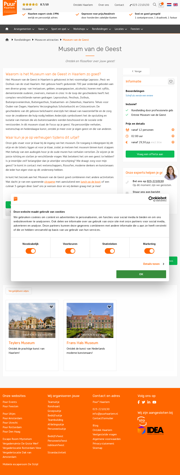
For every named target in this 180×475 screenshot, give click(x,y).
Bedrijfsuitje (55, 415)
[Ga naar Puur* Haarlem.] (7, 39)
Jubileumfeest (56, 445)
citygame (49, 181)
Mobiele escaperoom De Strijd (20, 464)
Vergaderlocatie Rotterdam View (22, 448)
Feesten (135, 29)
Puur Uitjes (9, 413)
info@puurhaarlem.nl (105, 413)
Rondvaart (54, 406)
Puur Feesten (10, 406)
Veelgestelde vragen (105, 434)
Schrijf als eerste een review (139, 95)
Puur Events (10, 402)
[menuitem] (7, 29)
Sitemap (97, 448)
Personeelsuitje (57, 428)
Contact (119, 4)
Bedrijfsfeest (55, 436)
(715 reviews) (27, 9)
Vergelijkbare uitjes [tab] (19, 291)
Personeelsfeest (57, 440)
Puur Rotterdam (12, 427)
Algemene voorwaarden (107, 439)
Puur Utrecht (10, 422)
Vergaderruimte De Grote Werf (20, 443)
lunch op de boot (91, 181)
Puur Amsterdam (12, 418)
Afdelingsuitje (56, 424)
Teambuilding (55, 419)
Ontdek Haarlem (83, 4)
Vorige (138, 71)
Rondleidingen (100, 29)
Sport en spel (58, 29)
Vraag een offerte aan (150, 154)
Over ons (103, 4)
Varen (41, 29)
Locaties (119, 29)
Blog (95, 425)
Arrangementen (22, 29)
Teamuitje (53, 402)
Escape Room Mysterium (17, 439)
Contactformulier (103, 418)
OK (141, 274)
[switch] (70, 251)
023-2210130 (140, 4)
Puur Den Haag (11, 431)
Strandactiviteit (57, 452)
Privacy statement (103, 443)
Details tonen (151, 263)
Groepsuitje (54, 411)
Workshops (79, 29)
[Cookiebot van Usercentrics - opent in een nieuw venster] (151, 199)
